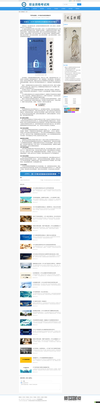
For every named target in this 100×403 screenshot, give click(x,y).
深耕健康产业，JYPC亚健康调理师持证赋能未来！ (43, 357)
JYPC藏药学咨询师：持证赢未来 (39, 301)
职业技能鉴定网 (78, 0)
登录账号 (26, 382)
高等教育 (76, 110)
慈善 (71, 108)
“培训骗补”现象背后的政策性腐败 (70, 68)
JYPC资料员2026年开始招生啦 (70, 77)
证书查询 (63, 8)
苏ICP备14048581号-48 (32, 400)
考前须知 (42, 8)
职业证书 (65, 110)
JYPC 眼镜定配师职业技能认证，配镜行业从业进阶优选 (44, 235)
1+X (65, 108)
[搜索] (79, 4)
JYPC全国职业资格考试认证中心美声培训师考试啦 (43, 188)
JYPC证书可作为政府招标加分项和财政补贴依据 (72, 80)
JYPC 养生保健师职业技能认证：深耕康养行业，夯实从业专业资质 (47, 206)
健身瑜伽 (73, 108)
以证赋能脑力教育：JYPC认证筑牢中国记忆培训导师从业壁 (45, 282)
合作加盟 (70, 8)
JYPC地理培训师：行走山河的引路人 (40, 291)
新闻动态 (28, 8)
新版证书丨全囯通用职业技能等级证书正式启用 (72, 67)
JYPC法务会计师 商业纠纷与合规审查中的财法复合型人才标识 (46, 254)
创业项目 (73, 110)
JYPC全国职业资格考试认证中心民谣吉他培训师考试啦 (44, 244)
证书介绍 (35, 8)
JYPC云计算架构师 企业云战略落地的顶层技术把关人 (44, 329)
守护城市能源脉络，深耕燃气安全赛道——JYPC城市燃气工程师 (46, 197)
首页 (21, 8)
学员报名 (56, 8)
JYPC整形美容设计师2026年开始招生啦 (71, 74)
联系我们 (77, 8)
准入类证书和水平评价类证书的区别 (70, 71)
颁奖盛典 (67, 108)
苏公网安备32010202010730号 (41, 400)
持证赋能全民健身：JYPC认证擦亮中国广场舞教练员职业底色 (46, 310)
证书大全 (49, 8)
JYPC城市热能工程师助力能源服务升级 (41, 367)
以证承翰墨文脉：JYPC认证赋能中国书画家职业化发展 (44, 272)
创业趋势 (69, 110)
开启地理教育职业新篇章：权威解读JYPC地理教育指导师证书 (46, 320)
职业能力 (77, 108)
